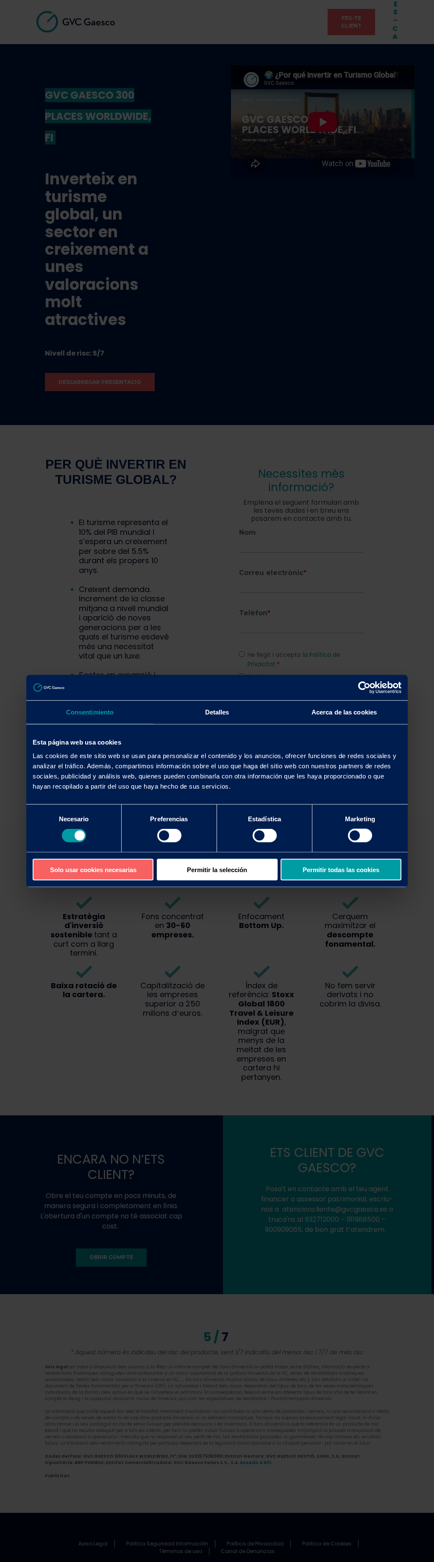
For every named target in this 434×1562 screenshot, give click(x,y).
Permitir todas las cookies (341, 869)
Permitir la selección (217, 869)
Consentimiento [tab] (90, 712)
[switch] (169, 835)
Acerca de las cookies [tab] (344, 712)
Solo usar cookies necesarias (93, 869)
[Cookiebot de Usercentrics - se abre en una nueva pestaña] (364, 687)
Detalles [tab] (217, 712)
